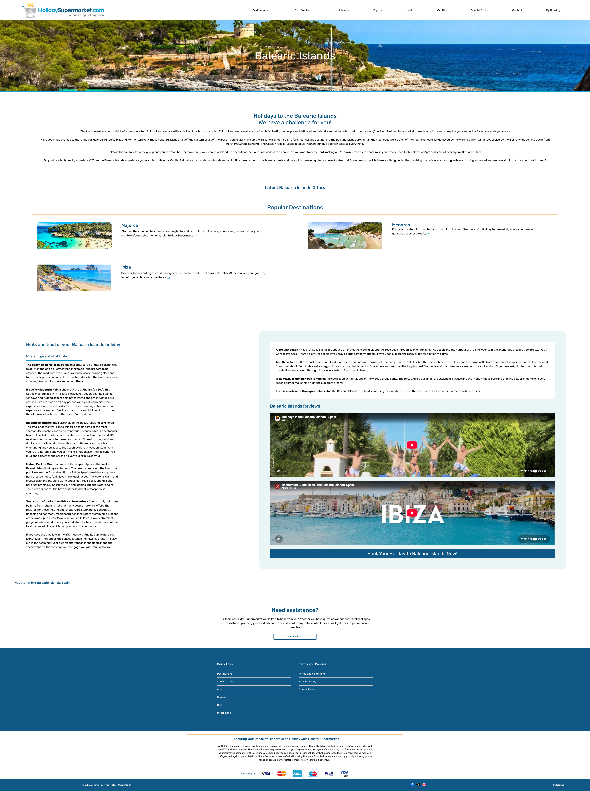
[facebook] (412, 785)
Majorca (129, 225)
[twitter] (418, 785)
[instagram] (424, 785)
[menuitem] (261, 10)
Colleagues (558, 785)
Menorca (401, 224)
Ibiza (126, 267)
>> (197, 235)
